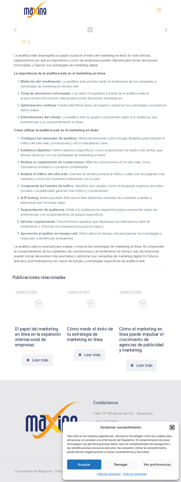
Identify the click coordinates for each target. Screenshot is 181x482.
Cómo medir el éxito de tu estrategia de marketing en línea (90, 334)
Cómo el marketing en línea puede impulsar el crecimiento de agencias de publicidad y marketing (141, 339)
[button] (172, 427)
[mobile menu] (159, 10)
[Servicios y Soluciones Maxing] (35, 10)
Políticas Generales (109, 474)
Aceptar (84, 465)
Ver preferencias (157, 465)
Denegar (121, 465)
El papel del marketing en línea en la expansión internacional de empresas (38, 336)
